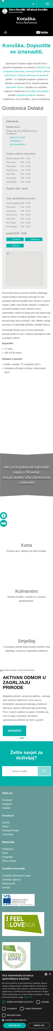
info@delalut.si (16, 141)
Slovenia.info (8, 883)
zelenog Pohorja (34, 71)
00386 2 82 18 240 (17, 137)
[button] (26, 1020)
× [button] (50, 974)
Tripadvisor (35, 239)
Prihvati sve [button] (15, 1025)
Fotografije (7, 857)
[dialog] (26, 1001)
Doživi (5, 826)
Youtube (6, 808)
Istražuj (5, 822)
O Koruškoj (7, 834)
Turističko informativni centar (16, 875)
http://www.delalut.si (18, 144)
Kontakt (6, 887)
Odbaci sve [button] (38, 1025)
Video (5, 853)
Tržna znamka (9, 861)
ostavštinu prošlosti (25, 95)
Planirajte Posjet (10, 830)
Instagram (7, 804)
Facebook (16, 239)
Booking (15, 245)
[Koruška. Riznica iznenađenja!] (10, 5)
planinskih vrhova (15, 87)
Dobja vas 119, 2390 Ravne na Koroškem (21, 132)
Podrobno (28, 997)
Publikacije (7, 849)
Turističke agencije (11, 879)
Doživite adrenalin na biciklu (32, 75)
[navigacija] (47, 4)
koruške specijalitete (38, 91)
